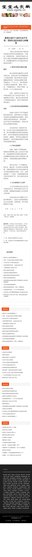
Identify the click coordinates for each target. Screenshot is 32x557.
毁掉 (18, 215)
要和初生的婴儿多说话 (8, 435)
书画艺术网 (23, 474)
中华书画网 (8, 483)
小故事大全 (15, 494)
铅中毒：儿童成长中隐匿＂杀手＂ (11, 445)
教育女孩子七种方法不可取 (9, 377)
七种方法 (6, 216)
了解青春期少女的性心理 (10, 267)
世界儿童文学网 (14, 483)
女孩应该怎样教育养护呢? (10, 272)
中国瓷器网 (23, 485)
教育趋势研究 (15, 487)
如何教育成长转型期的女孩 (9, 367)
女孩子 (21, 215)
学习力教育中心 (21, 490)
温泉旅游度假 (12, 492)
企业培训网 (19, 479)
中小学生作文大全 (26, 488)
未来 (11, 215)
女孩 (15, 215)
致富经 (9, 474)
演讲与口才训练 (6, 476)
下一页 (20, 209)
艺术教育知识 (19, 504)
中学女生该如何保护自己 (9, 365)
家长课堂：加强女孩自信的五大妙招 (12, 370)
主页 (11, 30)
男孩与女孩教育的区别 (9, 277)
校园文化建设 (13, 506)
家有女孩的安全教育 (8, 270)
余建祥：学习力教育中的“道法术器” (11, 455)
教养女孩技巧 (6, 354)
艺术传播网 (20, 481)
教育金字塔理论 (6, 450)
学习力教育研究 (19, 508)
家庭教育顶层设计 (6, 497)
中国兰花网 (28, 474)
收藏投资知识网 (13, 485)
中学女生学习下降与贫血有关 (11, 262)
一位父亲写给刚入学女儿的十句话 (11, 375)
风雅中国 (13, 474)
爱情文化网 (19, 497)
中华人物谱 (11, 501)
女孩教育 (8, 32)
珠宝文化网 (20, 483)
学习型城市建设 (23, 492)
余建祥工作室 (11, 495)
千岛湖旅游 (17, 492)
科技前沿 (8, 499)
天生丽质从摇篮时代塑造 (9, 442)
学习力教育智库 (25, 478)
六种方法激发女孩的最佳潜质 (10, 362)
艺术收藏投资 (25, 504)
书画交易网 (15, 481)
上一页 (11, 209)
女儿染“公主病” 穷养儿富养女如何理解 (12, 372)
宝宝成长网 (14, 518)
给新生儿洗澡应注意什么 (9, 432)
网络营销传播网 (24, 476)
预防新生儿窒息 (6, 440)
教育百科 (9, 508)
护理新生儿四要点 (7, 437)
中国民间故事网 (26, 483)
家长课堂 (16, 30)
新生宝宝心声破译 (7, 430)
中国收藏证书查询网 (23, 487)
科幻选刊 (8, 506)
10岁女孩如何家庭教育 (9, 284)
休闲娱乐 (20, 495)
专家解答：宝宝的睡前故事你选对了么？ (13, 452)
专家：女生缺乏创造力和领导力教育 (13, 260)
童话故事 (26, 494)
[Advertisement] (16, 540)
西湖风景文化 (19, 488)
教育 (8, 215)
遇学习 (4, 499)
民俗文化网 (10, 481)
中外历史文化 (26, 501)
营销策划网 (14, 479)
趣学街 (7, 478)
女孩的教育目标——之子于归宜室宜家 (13, 289)
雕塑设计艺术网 (6, 485)
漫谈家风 (5, 508)
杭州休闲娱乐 (14, 490)
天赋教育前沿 (9, 487)
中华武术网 (14, 488)
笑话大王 (27, 497)
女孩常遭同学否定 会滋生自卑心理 (13, 265)
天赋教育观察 (8, 504)
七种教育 (11, 216)
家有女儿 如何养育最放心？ (10, 257)
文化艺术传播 (13, 504)
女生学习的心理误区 (7, 360)
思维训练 (25, 495)
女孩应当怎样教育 (7, 352)
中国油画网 (25, 481)
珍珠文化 (5, 490)
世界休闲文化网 (21, 494)
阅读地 (28, 495)
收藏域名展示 (13, 497)
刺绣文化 (9, 490)
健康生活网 (9, 479)
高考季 (15, 501)
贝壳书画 (13, 508)
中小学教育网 (6, 492)
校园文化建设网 (25, 479)
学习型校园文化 (20, 501)
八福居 (20, 499)
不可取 (26, 215)
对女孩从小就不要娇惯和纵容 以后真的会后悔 (15, 292)
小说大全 (16, 495)
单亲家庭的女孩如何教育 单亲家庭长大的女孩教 (15, 336)
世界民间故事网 (9, 494)
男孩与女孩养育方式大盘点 (15, 238)
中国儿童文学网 (26, 508)
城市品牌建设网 (13, 478)
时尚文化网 (18, 474)
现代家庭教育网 (17, 476)
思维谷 (6, 501)
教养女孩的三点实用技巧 (9, 357)
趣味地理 (12, 499)
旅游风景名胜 (19, 478)
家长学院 (18, 485)
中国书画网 (24, 499)
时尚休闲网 (5, 474)
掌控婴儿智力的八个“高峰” (9, 427)
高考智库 (12, 476)
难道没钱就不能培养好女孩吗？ (11, 275)
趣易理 (16, 499)
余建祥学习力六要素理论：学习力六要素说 (13, 447)
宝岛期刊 (22, 506)
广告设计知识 (8, 488)
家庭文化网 (27, 506)
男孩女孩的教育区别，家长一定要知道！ (14, 287)
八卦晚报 (18, 506)
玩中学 (23, 497)
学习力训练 (26, 490)
